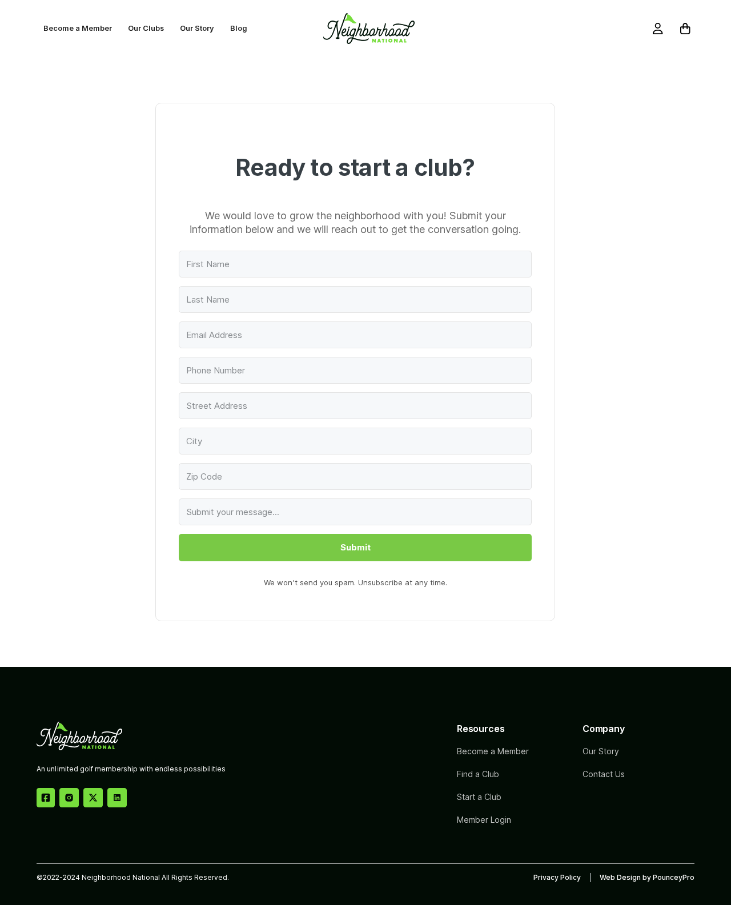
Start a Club (479, 797)
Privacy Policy (557, 877)
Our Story (197, 28)
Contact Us (604, 774)
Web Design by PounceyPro (647, 877)
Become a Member (77, 28)
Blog (238, 28)
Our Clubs (146, 28)
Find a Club (478, 774)
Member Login (484, 819)
